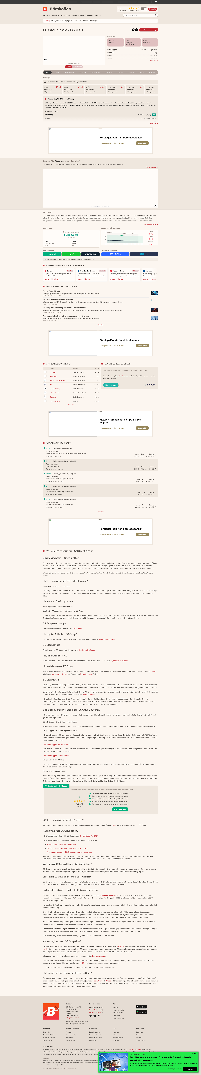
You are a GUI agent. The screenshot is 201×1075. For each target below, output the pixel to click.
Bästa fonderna (70, 1040)
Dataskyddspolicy (118, 1013)
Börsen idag (46, 1032)
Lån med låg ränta (118, 1038)
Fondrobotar (69, 1038)
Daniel (139, 1049)
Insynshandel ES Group (119, 661)
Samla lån (116, 1040)
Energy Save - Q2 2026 (89, 836)
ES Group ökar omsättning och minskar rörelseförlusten (67, 848)
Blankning (109, 72)
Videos (141, 72)
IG (83, 963)
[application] (122, 238)
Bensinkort (92, 1040)
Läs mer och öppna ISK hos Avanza (56, 744)
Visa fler (101, 512)
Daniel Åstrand (94, 1010)
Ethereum (139, 1038)
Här (114, 825)
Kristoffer (131, 1049)
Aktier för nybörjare (98, 956)
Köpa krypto (139, 1032)
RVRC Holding (55, 389)
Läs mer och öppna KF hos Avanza (56, 755)
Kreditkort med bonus (95, 1038)
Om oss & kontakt (118, 1010)
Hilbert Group (54, 393)
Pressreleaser (69, 72)
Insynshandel (95, 72)
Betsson (52, 372)
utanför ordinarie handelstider (107, 895)
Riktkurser (82, 72)
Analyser (120, 72)
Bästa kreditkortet (94, 1032)
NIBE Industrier (55, 401)
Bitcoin (138, 1035)
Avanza (47, 279)
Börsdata (109, 981)
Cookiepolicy (116, 1015)
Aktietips (69, 1032)
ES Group (78, 628)
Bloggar (131, 72)
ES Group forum (89, 694)
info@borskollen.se (72, 1018)
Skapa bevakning (150, 30)
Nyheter (57, 72)
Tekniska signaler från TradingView (100, 206)
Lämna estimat (110, 385)
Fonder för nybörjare (49, 1038)
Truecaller (53, 376)
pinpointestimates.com (123, 376)
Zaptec (153, 671)
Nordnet (55, 279)
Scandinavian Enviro (59, 674)
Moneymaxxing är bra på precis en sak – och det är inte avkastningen (71, 21)
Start (47, 72)
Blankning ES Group (107, 639)
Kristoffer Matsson (95, 1012)
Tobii (51, 385)
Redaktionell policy (118, 1018)
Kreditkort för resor (95, 1035)
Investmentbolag (71, 1035)
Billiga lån (115, 1035)
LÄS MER (190, 1069)
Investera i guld (140, 1040)
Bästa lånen (116, 1032)
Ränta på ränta (47, 1040)
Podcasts (152, 72)
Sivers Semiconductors (57, 380)
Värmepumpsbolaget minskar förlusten (61, 844)
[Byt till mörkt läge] (144, 9)
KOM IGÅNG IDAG (120, 809)
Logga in (152, 9)
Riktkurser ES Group (87, 650)
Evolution (53, 397)
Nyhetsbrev (116, 1007)
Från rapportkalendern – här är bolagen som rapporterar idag (69, 852)
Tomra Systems (86, 674)
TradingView (97, 981)
